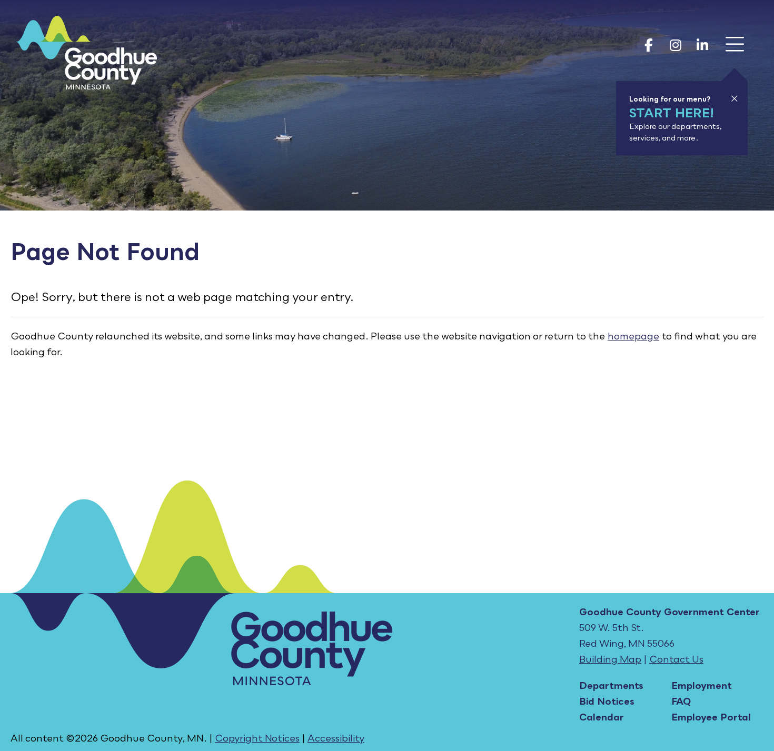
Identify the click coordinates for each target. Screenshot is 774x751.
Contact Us (676, 659)
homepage (633, 336)
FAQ (681, 701)
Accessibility (335, 738)
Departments (611, 685)
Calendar (601, 717)
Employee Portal (711, 717)
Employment (701, 685)
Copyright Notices (257, 738)
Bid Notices (606, 701)
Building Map (610, 659)
